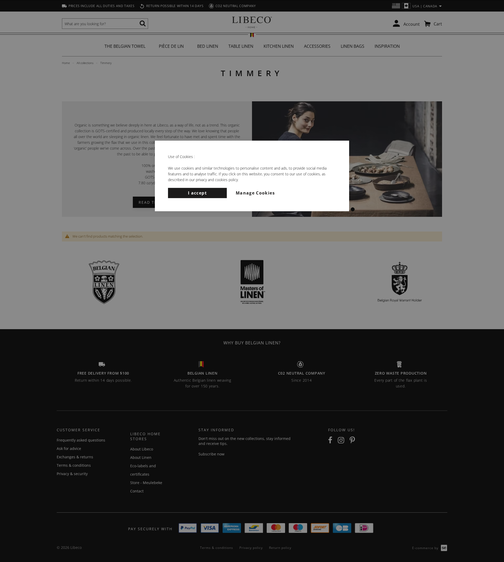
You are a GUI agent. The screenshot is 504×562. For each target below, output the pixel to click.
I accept (197, 193)
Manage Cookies (255, 193)
